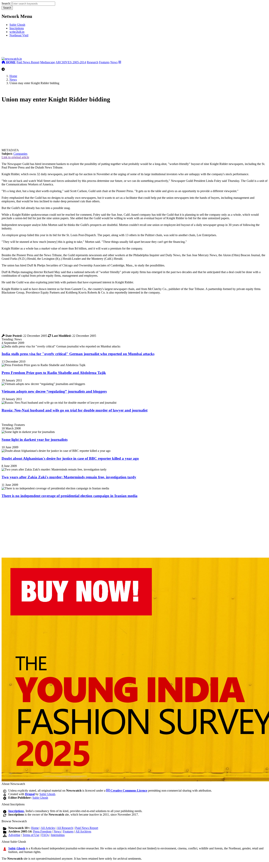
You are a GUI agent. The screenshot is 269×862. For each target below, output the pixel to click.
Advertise (14, 835)
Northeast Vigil (18, 35)
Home (13, 76)
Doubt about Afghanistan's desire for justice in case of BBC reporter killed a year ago (70, 458)
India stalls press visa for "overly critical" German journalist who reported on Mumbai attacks (78, 354)
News (114, 62)
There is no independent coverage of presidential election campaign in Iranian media (69, 496)
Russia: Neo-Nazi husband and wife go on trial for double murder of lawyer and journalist (74, 410)
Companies (20, 153)
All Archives (83, 831)
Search (6, 3)
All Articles (48, 828)
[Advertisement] (61, 48)
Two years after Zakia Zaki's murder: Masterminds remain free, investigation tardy (69, 477)
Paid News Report (28, 62)
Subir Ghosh (17, 24)
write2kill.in (16, 31)
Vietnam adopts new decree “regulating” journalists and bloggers (54, 391)
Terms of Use (30, 835)
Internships (58, 835)
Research (92, 62)
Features (104, 62)
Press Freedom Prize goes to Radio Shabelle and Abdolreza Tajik (54, 373)
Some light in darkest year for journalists (35, 439)
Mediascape (47, 62)
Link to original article (15, 157)
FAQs (45, 835)
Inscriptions (16, 28)
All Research (65, 828)
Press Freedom (42, 831)
